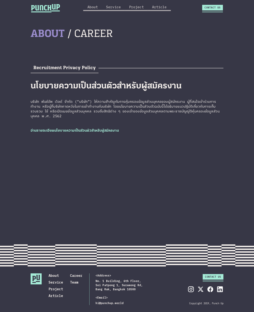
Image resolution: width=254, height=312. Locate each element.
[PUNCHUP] (45, 8)
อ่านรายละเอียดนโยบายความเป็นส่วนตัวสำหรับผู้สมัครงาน (75, 130)
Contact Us (212, 7)
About (92, 7)
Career (76, 275)
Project (136, 7)
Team (74, 282)
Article (159, 7)
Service (113, 7)
